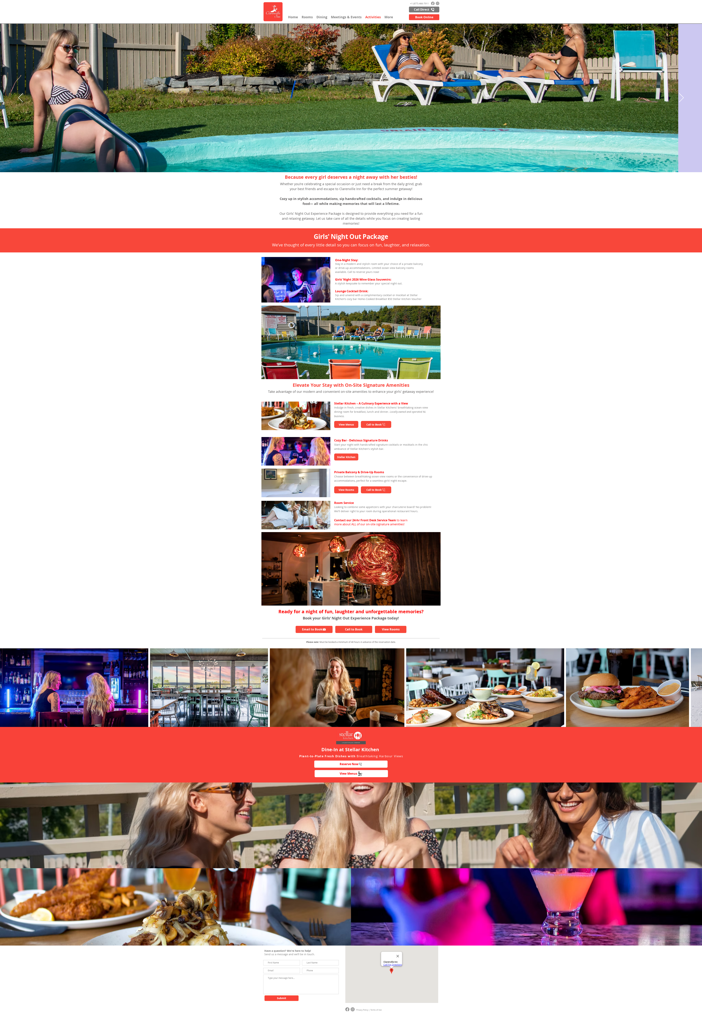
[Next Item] (696, 687)
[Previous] (20, 98)
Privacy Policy (362, 1010)
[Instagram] (437, 3)
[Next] (681, 98)
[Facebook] (433, 3)
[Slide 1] (351, 861)
